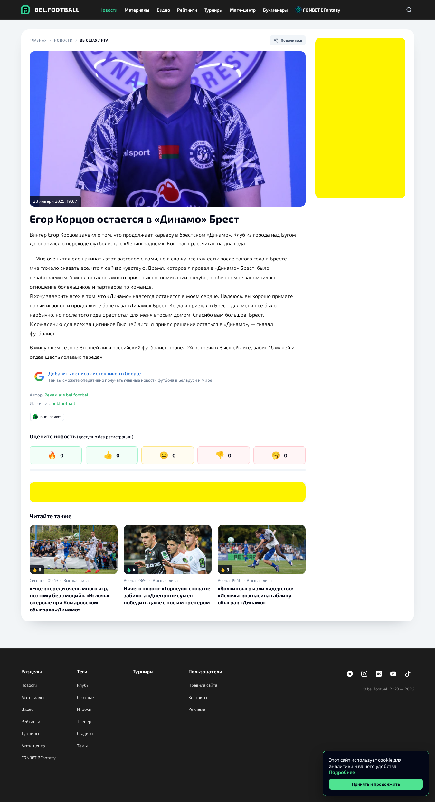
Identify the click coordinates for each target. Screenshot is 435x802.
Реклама (196, 709)
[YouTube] (393, 674)
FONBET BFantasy (38, 757)
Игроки (84, 709)
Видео (27, 709)
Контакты (197, 697)
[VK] (379, 674)
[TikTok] (408, 674)
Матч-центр (33, 745)
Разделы (31, 671)
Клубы (83, 685)
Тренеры (85, 721)
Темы (82, 745)
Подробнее (342, 772)
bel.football (63, 403)
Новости (63, 40)
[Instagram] (364, 674)
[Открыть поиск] (409, 10)
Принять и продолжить (376, 784)
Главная (38, 40)
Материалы (32, 697)
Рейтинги (30, 721)
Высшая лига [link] (76, 580)
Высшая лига (94, 40)
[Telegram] (350, 674)
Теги (82, 671)
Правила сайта (202, 685)
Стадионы (86, 733)
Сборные (85, 697)
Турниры (30, 733)
